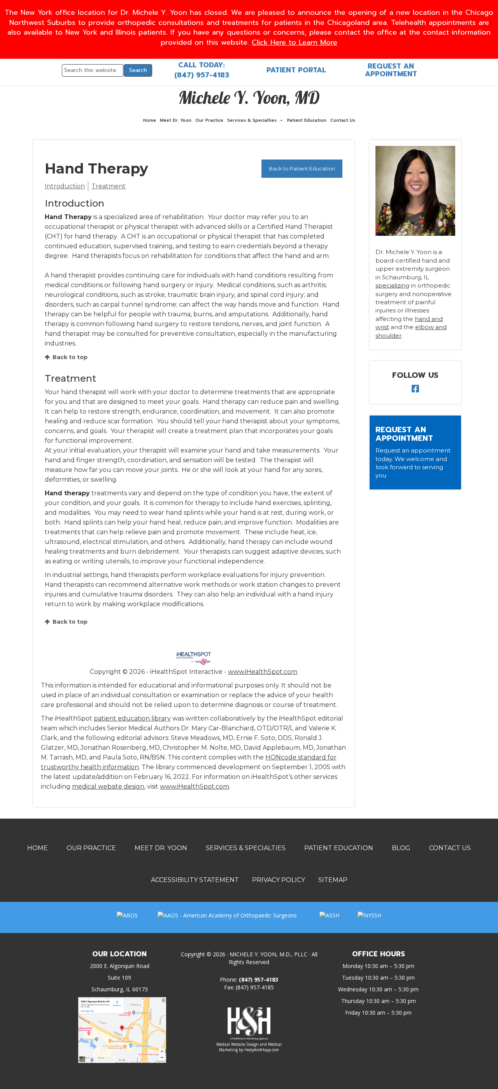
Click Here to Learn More (294, 42)
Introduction (65, 186)
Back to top (70, 357)
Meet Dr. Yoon (175, 120)
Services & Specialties (252, 120)
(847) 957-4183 (201, 75)
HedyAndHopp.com (261, 1049)
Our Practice (209, 120)
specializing (392, 285)
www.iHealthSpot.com (262, 671)
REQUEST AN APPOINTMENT (391, 70)
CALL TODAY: (201, 65)
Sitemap (332, 880)
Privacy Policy (278, 880)
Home (149, 120)
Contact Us (342, 120)
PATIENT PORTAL (296, 70)
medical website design (108, 786)
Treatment (108, 186)
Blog (401, 848)
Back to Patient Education (302, 168)
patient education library (132, 718)
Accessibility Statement (195, 880)
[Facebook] (415, 389)
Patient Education (306, 120)
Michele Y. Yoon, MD (249, 97)
